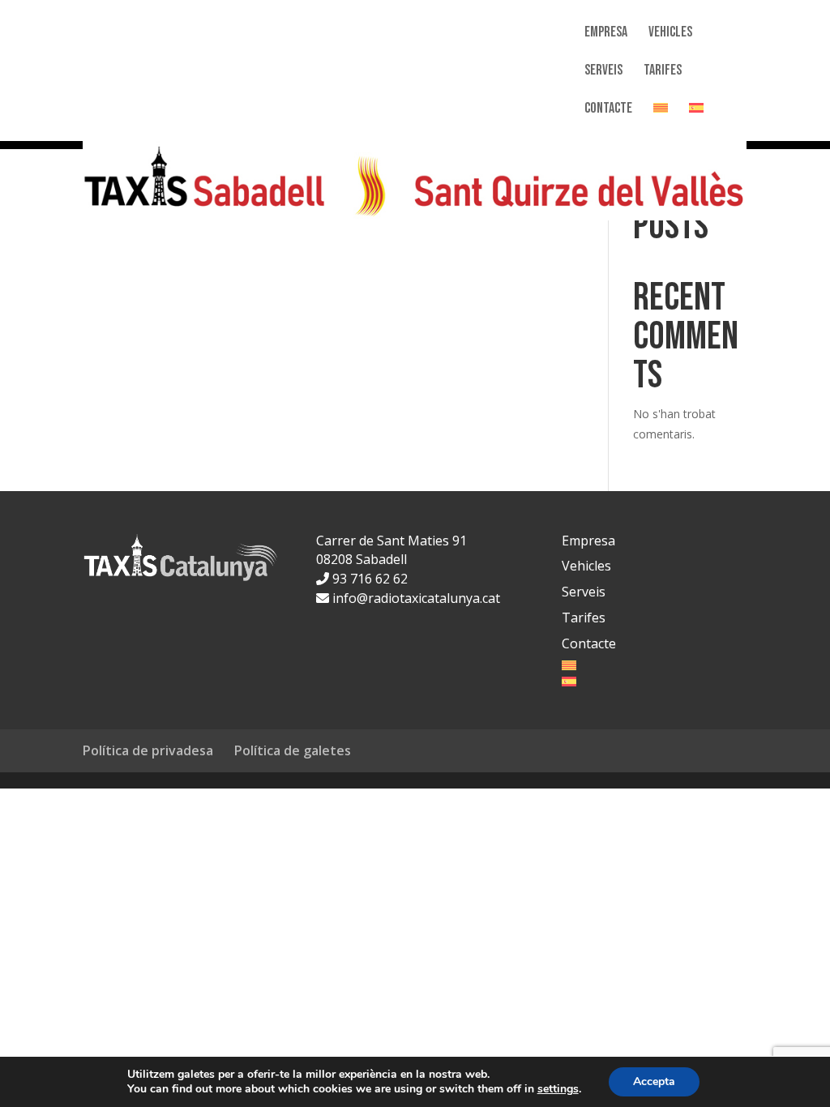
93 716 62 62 (368, 579)
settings (558, 1089)
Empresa (605, 34)
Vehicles (670, 34)
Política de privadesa (148, 750)
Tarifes (663, 72)
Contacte (608, 110)
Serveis (603, 72)
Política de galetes (292, 750)
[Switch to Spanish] (696, 122)
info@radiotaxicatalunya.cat (414, 598)
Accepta (654, 1081)
